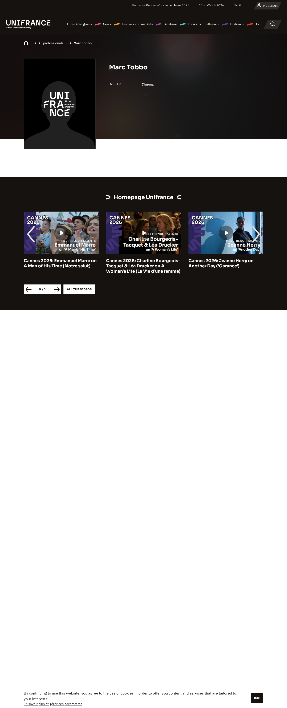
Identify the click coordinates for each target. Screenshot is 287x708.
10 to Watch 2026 (211, 5)
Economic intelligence (203, 24)
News (107, 24)
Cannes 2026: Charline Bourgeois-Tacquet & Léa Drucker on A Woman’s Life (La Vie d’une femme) (143, 266)
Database (170, 24)
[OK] (257, 698)
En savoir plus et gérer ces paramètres (53, 704)
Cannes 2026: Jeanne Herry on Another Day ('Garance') (221, 263)
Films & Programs (79, 24)
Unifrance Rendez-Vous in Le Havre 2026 (160, 5)
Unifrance (237, 24)
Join (258, 24)
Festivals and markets (137, 24)
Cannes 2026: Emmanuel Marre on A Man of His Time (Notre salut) (60, 263)
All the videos (79, 289)
